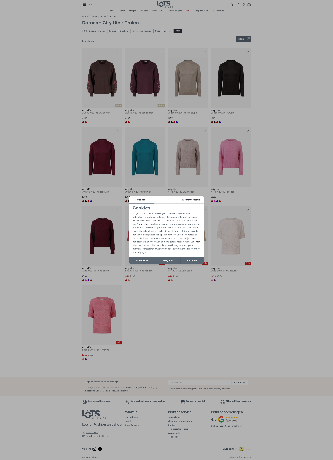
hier (198, 241)
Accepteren (142, 260)
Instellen (192, 260)
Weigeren (168, 260)
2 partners (142, 224)
